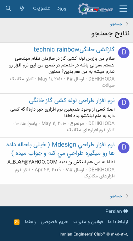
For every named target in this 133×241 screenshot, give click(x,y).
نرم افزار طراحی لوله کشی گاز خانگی (72, 101)
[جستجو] (8, 9)
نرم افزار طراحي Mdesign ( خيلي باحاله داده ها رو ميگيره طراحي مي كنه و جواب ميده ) (60, 149)
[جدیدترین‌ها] (22, 9)
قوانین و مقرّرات (88, 222)
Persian (114, 212)
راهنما (30, 222)
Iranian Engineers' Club (94, 234)
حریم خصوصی (54, 222)
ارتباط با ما (118, 222)
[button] (123, 9)
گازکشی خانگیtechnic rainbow (74, 50)
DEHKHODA (101, 79)
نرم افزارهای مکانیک (86, 130)
